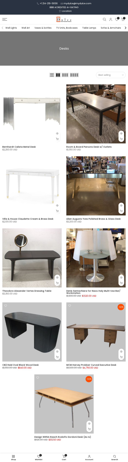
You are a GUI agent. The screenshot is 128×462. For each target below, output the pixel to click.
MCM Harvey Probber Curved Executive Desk (91, 364)
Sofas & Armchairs (111, 27)
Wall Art (26, 27)
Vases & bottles (43, 27)
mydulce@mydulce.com (77, 3)
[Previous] (2, 28)
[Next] (125, 28)
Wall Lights (11, 27)
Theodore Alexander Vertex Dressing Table (26, 290)
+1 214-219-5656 (49, 3)
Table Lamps (89, 27)
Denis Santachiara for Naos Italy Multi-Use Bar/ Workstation (93, 292)
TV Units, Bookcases (67, 27)
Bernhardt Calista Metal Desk (19, 146)
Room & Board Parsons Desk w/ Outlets (89, 146)
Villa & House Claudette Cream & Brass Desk (27, 218)
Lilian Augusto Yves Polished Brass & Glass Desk (93, 218)
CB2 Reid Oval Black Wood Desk (20, 364)
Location (67, 11)
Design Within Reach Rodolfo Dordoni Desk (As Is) (62, 437)
